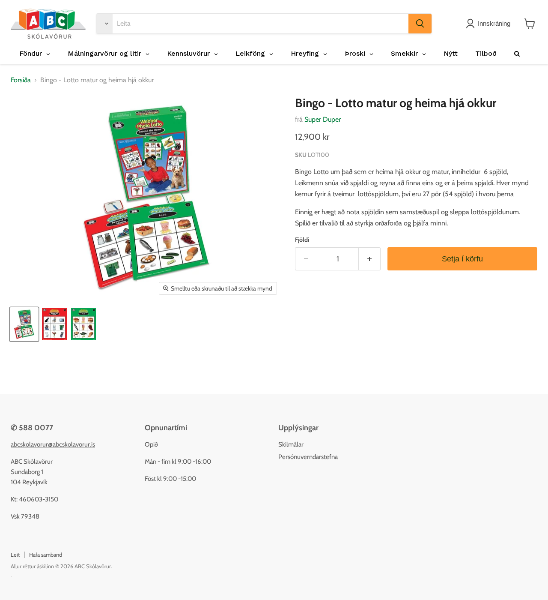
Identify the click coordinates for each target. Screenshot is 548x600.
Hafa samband (45, 554)
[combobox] (260, 23)
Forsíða (21, 80)
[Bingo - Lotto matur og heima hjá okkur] (24, 324)
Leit (15, 554)
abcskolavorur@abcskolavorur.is (53, 444)
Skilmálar (291, 444)
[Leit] (420, 23)
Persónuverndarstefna (308, 457)
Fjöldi (302, 239)
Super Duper (322, 119)
